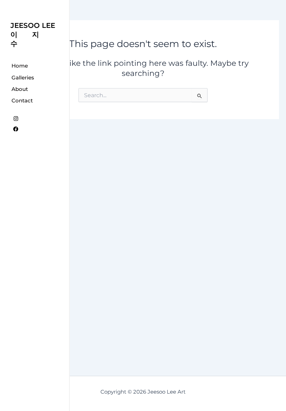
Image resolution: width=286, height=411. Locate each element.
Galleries (23, 77)
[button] (34, 77)
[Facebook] (15, 129)
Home (20, 65)
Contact (22, 100)
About (20, 89)
